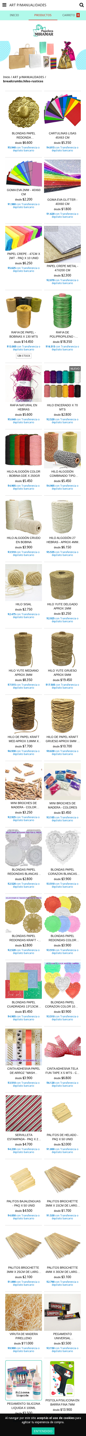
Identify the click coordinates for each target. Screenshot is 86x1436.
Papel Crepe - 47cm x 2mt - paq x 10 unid (23, 256)
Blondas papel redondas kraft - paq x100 (23, 938)
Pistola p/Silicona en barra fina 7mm (62, 1402)
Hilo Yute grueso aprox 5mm (62, 672)
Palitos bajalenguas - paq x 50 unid (23, 1203)
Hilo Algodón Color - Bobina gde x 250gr (23, 473)
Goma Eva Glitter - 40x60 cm (62, 202)
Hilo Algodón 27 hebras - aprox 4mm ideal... (62, 540)
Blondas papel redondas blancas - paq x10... (24, 872)
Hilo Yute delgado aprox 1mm (62, 606)
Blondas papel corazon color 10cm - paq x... (62, 1005)
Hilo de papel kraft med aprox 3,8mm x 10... (23, 739)
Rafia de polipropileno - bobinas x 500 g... (62, 335)
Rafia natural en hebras (23, 407)
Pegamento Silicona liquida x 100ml (23, 1406)
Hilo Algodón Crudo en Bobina (23, 540)
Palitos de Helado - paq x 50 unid (62, 1137)
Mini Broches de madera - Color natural (24, 805)
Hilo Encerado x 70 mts (62, 407)
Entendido (43, 1431)
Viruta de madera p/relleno (24, 1336)
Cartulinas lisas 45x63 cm (62, 135)
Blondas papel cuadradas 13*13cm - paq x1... (23, 1005)
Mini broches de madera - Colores (62, 805)
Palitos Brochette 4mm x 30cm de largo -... (63, 1270)
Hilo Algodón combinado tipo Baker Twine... (62, 474)
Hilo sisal (24, 604)
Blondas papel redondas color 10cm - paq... (62, 938)
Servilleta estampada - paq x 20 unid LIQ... (23, 1137)
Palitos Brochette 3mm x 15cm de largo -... (63, 1204)
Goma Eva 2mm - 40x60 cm (23, 192)
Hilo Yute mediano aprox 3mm (24, 672)
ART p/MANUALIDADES (28, 77)
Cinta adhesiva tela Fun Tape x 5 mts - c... (62, 1070)
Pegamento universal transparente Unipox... (62, 1336)
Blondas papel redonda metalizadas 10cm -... (23, 136)
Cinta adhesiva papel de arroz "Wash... (23, 1070)
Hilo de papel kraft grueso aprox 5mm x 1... (62, 739)
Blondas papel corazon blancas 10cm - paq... (62, 872)
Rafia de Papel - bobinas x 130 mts (23, 334)
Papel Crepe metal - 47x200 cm (62, 268)
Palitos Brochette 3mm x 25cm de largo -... (24, 1270)
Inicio (6, 77)
